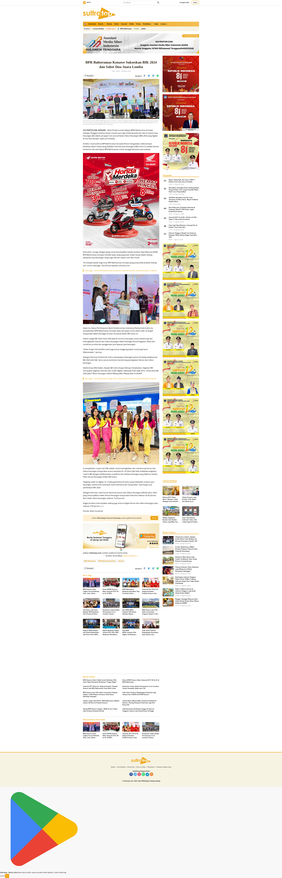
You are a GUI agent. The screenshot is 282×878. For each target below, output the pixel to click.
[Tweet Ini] (148, 75)
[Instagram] (139, 774)
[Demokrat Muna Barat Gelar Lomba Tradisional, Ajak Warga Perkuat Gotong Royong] (168, 560)
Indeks (195, 2)
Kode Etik (131, 767)
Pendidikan (147, 24)
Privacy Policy (141, 767)
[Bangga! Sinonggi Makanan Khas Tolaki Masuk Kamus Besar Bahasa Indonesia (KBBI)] (168, 602)
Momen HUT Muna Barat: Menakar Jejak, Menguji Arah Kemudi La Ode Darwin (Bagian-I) (171, 499)
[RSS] (151, 774)
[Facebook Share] (144, 75)
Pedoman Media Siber (164, 767)
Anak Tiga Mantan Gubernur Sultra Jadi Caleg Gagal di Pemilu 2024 (189, 520)
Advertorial (92, 24)
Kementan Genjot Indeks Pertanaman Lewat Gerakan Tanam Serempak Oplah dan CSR (111, 612)
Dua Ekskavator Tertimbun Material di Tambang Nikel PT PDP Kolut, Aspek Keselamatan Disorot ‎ (182, 209)
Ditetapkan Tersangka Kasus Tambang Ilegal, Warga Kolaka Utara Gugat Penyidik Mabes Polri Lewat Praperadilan (184, 190)
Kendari (87, 29)
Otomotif (124, 24)
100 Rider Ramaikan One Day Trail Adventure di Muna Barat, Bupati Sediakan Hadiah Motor (183, 199)
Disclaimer (151, 767)
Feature (136, 29)
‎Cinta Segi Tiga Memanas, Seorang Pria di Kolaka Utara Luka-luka (183, 226)
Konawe (121, 561)
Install (2, 876)
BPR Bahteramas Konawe (107, 561)
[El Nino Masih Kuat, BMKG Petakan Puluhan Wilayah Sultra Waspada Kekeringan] (168, 550)
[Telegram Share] (153, 75)
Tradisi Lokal (110, 29)
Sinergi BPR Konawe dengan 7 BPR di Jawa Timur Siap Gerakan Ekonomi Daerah (100, 710)
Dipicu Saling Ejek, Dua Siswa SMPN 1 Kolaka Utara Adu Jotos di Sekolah (182, 181)
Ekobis (116, 24)
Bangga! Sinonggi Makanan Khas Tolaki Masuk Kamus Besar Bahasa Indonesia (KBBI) (187, 601)
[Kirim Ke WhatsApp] (157, 75)
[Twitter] (135, 774)
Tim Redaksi (121, 767)
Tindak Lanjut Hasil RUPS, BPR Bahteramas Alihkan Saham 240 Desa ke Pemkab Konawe (101, 702)
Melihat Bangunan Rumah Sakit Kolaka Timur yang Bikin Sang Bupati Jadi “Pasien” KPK (170, 520)
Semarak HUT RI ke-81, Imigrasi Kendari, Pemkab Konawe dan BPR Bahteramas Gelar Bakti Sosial (150, 591)
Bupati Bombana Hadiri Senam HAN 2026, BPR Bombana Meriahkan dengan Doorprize (111, 633)
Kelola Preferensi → (131, 556)
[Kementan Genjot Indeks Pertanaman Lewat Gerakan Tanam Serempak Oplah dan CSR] (111, 603)
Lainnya (163, 24)
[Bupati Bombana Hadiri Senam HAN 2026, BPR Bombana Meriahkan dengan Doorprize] (111, 623)
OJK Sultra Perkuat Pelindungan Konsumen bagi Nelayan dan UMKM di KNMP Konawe (150, 633)
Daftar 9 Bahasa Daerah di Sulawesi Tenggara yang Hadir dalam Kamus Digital (185, 591)
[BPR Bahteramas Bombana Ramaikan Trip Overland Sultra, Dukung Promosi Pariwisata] (130, 582)
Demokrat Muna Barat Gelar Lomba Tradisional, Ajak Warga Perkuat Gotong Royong (186, 559)
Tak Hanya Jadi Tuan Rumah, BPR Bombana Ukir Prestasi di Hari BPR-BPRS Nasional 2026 (91, 612)
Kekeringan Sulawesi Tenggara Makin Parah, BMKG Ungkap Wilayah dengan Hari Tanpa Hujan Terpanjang (187, 580)
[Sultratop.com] (99, 13)
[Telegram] (147, 774)
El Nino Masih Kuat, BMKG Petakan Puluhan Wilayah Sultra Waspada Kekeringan (186, 549)
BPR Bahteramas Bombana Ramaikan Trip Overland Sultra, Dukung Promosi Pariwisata (130, 591)
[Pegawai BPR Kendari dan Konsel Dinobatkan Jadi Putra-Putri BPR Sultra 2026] (91, 623)
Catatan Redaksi (98, 29)
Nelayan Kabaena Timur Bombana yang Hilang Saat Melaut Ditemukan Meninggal (187, 569)
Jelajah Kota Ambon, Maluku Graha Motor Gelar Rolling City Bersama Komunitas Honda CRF (186, 539)
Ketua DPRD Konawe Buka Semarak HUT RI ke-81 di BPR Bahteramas (110, 591)
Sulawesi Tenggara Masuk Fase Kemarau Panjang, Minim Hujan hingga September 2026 (183, 235)
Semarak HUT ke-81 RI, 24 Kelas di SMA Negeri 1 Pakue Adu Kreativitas (183, 218)
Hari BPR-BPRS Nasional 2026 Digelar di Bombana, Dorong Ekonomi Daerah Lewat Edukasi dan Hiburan (130, 633)
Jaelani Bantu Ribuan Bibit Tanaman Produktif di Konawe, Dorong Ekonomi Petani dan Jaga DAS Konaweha (139, 703)
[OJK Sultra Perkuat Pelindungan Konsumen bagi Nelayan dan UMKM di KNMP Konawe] (150, 623)
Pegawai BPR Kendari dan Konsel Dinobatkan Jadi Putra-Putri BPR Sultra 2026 (91, 633)
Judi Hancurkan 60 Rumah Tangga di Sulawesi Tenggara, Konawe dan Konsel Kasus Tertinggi (138, 710)
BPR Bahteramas (90, 561)
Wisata (138, 24)
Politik (131, 24)
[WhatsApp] (143, 774)
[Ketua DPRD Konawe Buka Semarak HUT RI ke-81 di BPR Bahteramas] (111, 582)
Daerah (100, 24)
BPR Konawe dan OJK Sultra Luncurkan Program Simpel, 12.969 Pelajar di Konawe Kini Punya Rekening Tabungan (150, 612)
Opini (156, 24)
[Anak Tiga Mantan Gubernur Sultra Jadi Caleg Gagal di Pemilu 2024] (190, 511)
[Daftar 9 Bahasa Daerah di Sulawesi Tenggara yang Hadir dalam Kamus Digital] (168, 592)
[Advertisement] (121, 654)
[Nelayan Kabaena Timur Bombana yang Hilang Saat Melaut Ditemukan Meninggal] (168, 570)
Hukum (109, 24)
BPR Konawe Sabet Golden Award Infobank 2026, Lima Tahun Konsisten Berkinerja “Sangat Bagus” (91, 591)
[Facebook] (131, 774)
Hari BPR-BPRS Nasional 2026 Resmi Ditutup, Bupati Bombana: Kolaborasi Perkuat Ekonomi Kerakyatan (129, 612)
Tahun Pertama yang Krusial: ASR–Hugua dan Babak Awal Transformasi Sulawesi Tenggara (189, 499)
